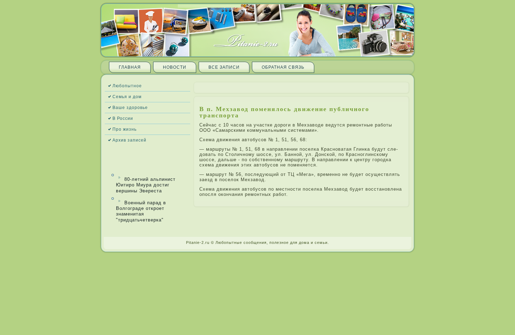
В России (122, 118)
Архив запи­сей (129, 140)
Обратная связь (283, 67)
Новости (174, 67)
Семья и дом (127, 96)
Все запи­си (224, 67)
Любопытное (127, 85)
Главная (130, 67)
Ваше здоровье (130, 107)
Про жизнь (124, 129)
